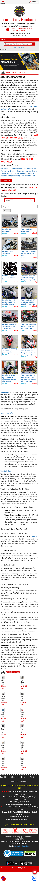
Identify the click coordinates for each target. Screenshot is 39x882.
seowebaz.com (12, 868)
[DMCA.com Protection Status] (30, 853)
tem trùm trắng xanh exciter (20, 171)
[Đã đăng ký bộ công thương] (14, 853)
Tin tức (32, 777)
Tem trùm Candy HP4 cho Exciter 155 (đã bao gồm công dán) (28, 278)
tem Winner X (5, 169)
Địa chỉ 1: (5, 791)
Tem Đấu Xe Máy (6, 413)
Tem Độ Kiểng (5, 471)
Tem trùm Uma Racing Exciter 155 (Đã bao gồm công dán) (9, 326)
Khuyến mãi (23, 781)
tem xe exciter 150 (28, 176)
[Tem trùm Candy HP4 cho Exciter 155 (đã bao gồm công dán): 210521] (29, 268)
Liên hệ (13, 781)
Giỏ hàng (35, 2)
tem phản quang (14, 176)
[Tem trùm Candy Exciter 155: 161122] (10, 221)
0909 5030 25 (10, 190)
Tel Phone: (14, 802)
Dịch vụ (23, 777)
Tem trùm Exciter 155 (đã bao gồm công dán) (28, 253)
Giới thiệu (13, 777)
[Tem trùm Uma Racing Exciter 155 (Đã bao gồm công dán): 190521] (10, 317)
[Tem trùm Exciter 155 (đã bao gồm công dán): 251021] (29, 244)
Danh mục (2, 3)
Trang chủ (3, 777)
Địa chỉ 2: (4, 807)
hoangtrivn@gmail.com (22, 846)
